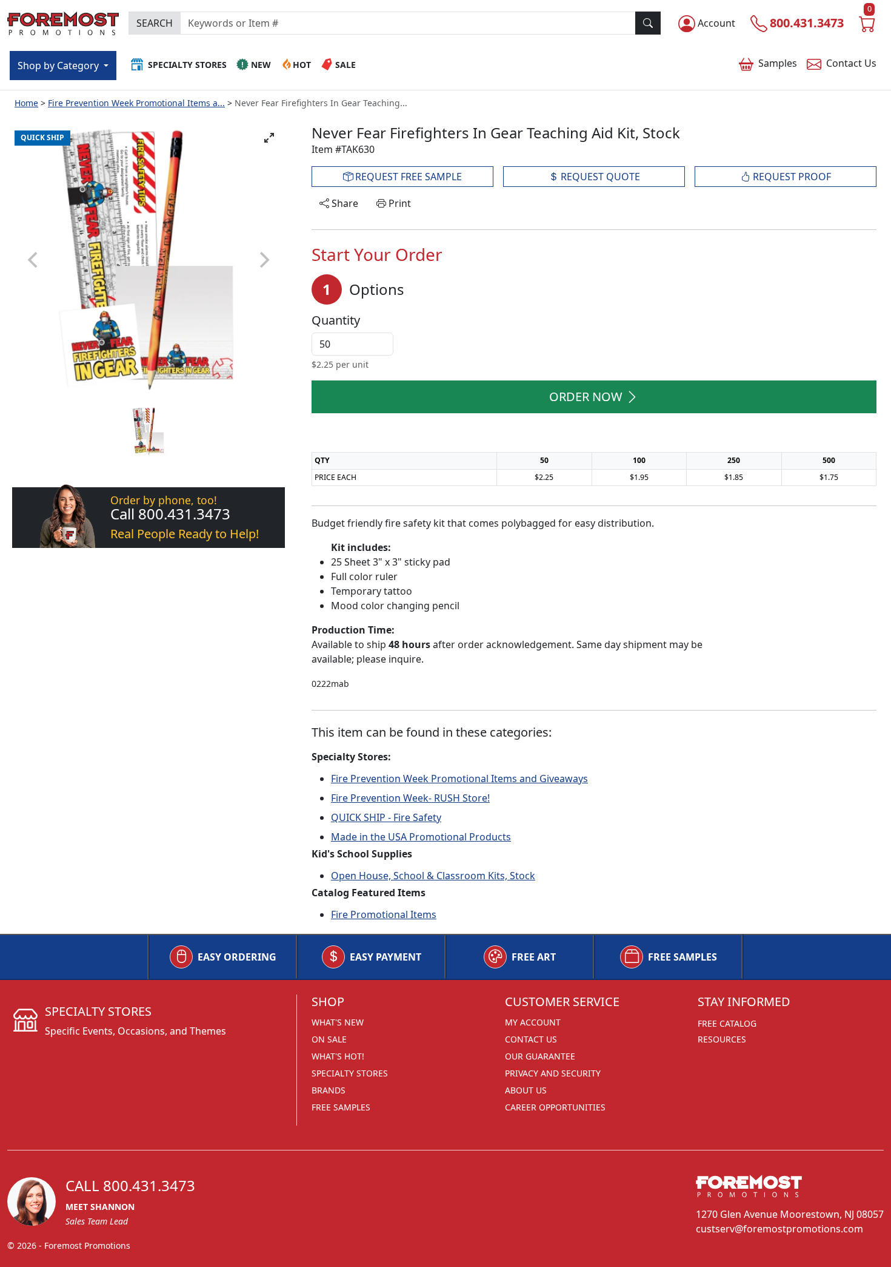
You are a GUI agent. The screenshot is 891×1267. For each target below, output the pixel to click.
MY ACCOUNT (533, 1022)
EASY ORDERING (237, 957)
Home (26, 103)
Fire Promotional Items (383, 914)
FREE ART (534, 957)
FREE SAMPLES (682, 957)
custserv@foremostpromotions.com (779, 1228)
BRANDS (328, 1090)
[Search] (648, 23)
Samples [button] (777, 63)
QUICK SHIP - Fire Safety (386, 817)
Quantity (336, 320)
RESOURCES (722, 1039)
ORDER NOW (585, 396)
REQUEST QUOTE (599, 176)
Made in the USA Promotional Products (421, 836)
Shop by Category (59, 65)
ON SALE (329, 1039)
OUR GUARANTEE (540, 1056)
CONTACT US (531, 1039)
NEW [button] (261, 64)
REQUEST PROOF (790, 176)
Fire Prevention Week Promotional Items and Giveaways (459, 778)
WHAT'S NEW (338, 1022)
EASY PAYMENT (385, 957)
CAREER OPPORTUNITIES (555, 1107)
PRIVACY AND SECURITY (553, 1073)
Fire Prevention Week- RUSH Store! (410, 798)
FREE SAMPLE (407, 176)
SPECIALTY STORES (350, 1073)
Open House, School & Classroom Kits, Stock (433, 875)
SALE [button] (345, 64)
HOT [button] (302, 64)
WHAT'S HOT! (338, 1056)
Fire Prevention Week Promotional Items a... (136, 103)
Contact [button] (851, 63)
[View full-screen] (269, 137)
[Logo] (63, 21)
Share (343, 203)
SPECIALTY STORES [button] (187, 64)
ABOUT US (526, 1090)
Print (398, 203)
